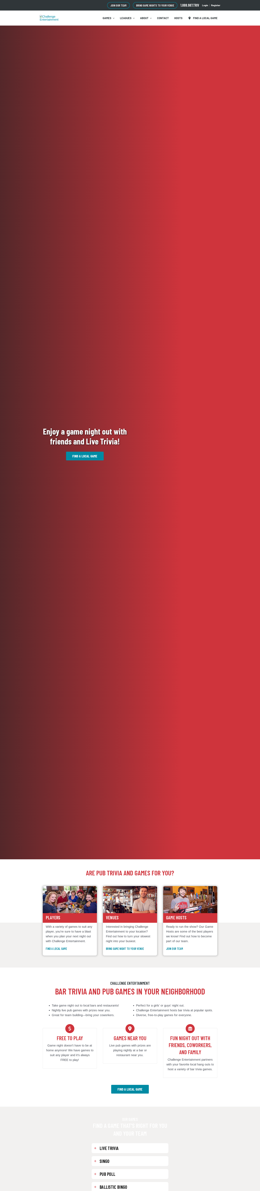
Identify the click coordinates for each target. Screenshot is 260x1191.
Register (215, 5)
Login (205, 5)
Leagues (126, 18)
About (144, 18)
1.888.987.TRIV (189, 5)
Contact (163, 18)
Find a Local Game (204, 18)
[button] (118, 5)
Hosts (178, 18)
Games (107, 18)
